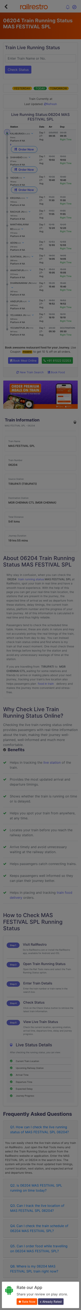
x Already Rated (51, 1301)
